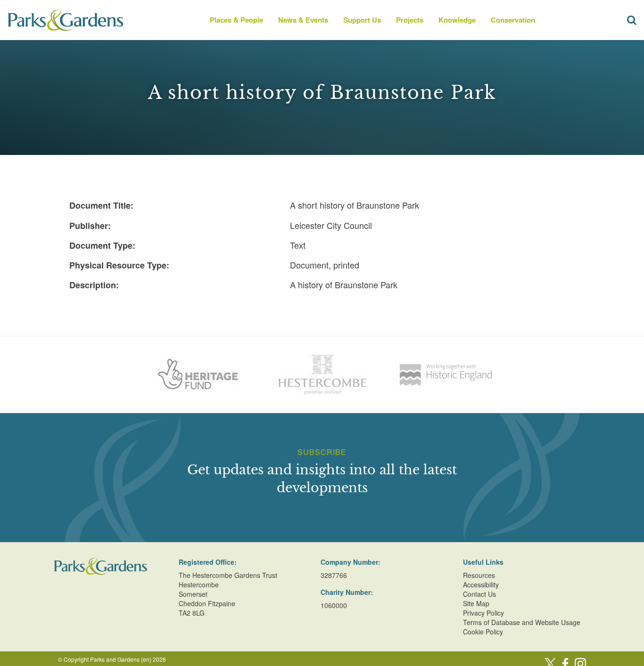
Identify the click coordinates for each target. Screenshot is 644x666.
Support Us (362, 20)
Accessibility (481, 584)
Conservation (513, 20)
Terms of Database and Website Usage (521, 622)
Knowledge (457, 20)
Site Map (476, 603)
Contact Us (479, 594)
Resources (479, 575)
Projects (409, 20)
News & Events (303, 20)
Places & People (236, 20)
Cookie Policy (483, 631)
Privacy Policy (483, 612)
